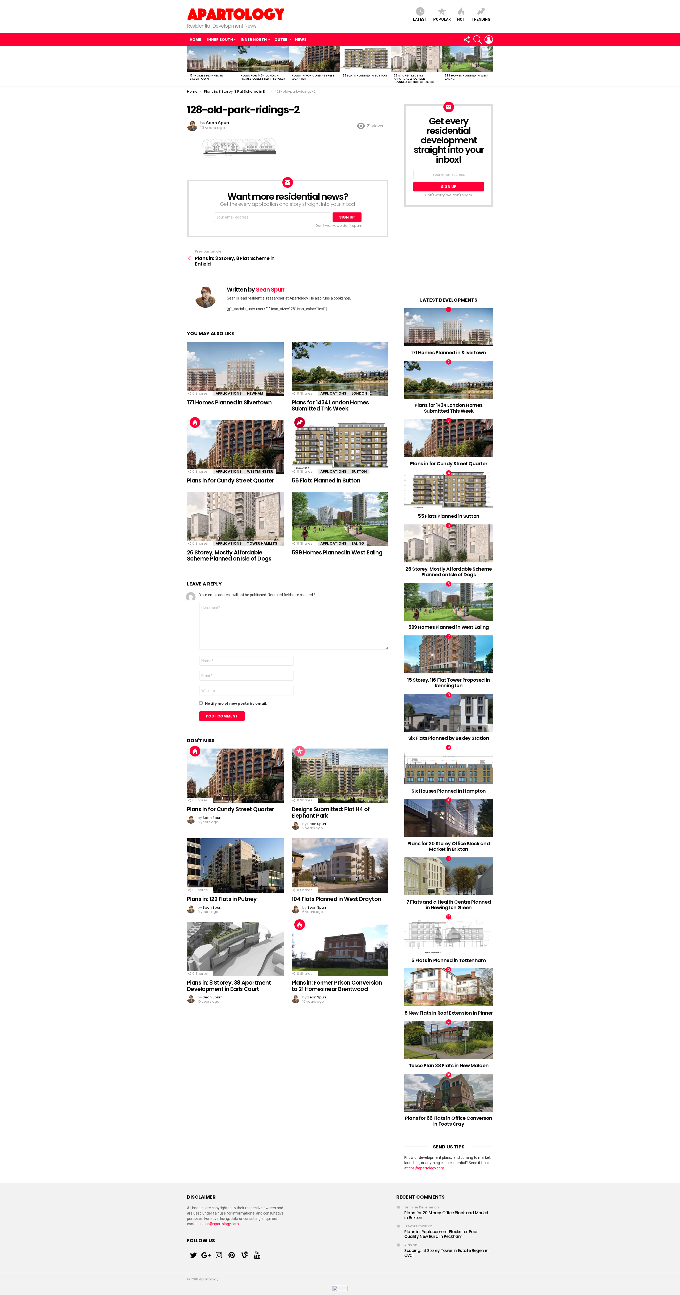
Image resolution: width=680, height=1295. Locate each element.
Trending (480, 19)
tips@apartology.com (426, 1168)
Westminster (260, 471)
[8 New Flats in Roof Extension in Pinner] (448, 987)
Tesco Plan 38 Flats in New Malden (448, 1065)
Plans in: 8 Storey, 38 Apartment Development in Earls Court (229, 986)
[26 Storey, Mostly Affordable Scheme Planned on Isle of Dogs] (416, 59)
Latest (420, 19)
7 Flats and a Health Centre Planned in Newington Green (448, 905)
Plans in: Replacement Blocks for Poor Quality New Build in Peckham (441, 1234)
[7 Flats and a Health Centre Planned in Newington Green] (448, 876)
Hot (461, 19)
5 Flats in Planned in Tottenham (448, 960)
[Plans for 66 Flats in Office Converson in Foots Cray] (448, 1093)
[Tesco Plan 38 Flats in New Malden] (448, 1040)
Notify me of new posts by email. (236, 703)
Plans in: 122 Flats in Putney (222, 899)
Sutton (359, 471)
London (359, 393)
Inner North (254, 39)
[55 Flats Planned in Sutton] (365, 59)
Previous (189, 66)
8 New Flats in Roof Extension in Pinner (448, 1013)
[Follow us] (466, 39)
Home (195, 39)
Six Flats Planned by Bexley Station (448, 738)
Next (490, 66)
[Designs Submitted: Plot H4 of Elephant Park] (340, 776)
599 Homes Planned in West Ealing (467, 77)
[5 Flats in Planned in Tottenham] (448, 935)
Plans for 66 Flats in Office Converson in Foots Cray (448, 1121)
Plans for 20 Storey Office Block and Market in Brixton (448, 846)
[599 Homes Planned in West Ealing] (467, 59)
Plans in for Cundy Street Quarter (313, 77)
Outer (280, 39)
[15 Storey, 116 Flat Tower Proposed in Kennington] (448, 654)
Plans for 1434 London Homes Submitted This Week (263, 77)
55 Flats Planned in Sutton (365, 75)
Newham (255, 393)
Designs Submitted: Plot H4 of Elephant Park (331, 812)
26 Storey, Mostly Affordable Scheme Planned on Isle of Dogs (414, 78)
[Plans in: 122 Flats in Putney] (235, 865)
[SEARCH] (477, 39)
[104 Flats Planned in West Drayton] (340, 865)
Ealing (358, 543)
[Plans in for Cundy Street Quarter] (314, 59)
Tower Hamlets (262, 543)
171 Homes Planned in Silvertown (206, 77)
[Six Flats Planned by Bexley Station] (448, 713)
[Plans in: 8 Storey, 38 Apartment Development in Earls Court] (235, 949)
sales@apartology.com (220, 1224)
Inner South (220, 39)
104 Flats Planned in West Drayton (336, 899)
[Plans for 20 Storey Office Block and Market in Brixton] (448, 818)
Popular (442, 19)
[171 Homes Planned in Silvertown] (212, 59)
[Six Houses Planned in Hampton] (448, 765)
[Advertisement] (448, 252)
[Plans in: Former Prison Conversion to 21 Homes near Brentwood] (340, 949)
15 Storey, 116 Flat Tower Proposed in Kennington (448, 683)
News (301, 39)
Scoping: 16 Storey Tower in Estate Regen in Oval (446, 1253)
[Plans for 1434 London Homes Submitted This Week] (263, 59)
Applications (229, 393)
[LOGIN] (488, 39)
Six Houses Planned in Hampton (448, 791)
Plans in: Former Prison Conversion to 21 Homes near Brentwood (337, 986)
